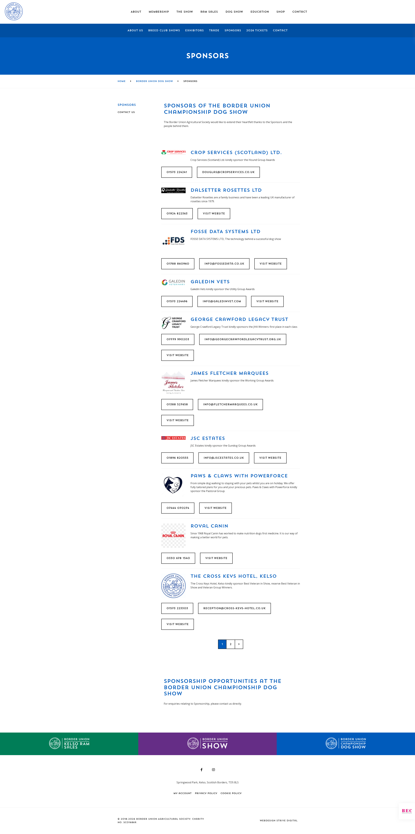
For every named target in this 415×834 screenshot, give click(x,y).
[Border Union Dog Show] (346, 744)
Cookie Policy (231, 793)
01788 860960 (177, 263)
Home (121, 81)
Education (259, 12)
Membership (159, 12)
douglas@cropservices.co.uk (228, 172)
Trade (214, 30)
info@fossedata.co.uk (224, 263)
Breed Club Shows (164, 30)
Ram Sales (209, 12)
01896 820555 (177, 458)
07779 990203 (177, 339)
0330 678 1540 (178, 558)
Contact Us (126, 112)
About (136, 12)
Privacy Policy (206, 793)
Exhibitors (194, 30)
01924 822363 (177, 213)
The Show (184, 12)
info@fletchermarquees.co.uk (230, 404)
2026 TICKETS (257, 30)
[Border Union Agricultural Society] (14, 19)
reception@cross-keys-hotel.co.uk (234, 608)
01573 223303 (177, 608)
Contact (280, 30)
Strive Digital (286, 821)
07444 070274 (177, 508)
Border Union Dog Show (154, 81)
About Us (135, 30)
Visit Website (214, 213)
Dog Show (234, 12)
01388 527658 (177, 404)
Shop (280, 12)
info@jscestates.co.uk (224, 458)
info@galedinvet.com (222, 301)
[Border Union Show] (207, 744)
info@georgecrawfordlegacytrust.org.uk (242, 339)
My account (182, 793)
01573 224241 (176, 172)
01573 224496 (176, 301)
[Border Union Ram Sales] (69, 744)
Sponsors (233, 30)
